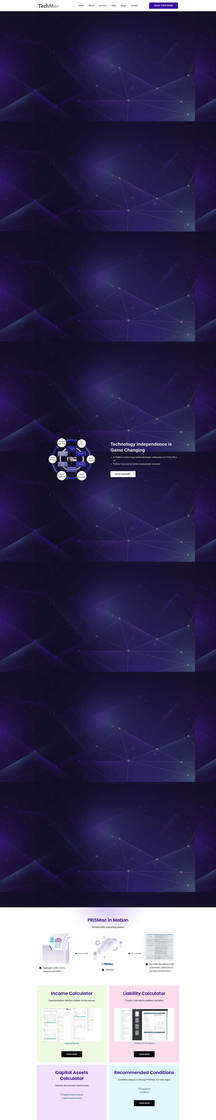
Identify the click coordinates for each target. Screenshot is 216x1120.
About (91, 5)
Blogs (123, 5)
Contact (134, 5)
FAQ (114, 5)
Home (81, 5)
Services (103, 5)
